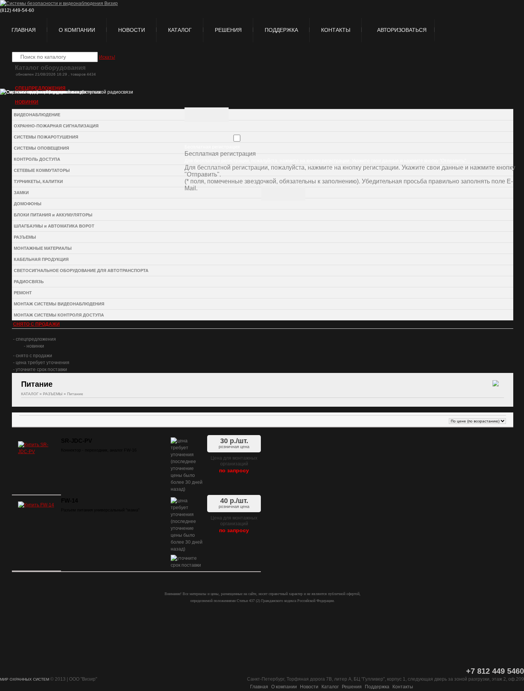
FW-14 (69, 501)
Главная (24, 30)
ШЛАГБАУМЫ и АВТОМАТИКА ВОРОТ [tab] (54, 226)
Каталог (180, 30)
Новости (131, 30)
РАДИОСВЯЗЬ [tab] (29, 281)
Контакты (335, 30)
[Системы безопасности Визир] (59, 3)
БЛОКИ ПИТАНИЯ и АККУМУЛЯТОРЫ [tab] (53, 215)
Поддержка (281, 30)
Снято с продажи (36, 324)
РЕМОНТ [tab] (23, 292)
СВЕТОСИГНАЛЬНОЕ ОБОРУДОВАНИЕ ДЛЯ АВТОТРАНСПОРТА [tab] (81, 270)
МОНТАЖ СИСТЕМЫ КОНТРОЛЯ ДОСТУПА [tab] (59, 315)
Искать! (107, 57)
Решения (228, 30)
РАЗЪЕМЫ (53, 394)
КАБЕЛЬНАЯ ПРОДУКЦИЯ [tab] (41, 259)
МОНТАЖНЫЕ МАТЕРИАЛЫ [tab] (43, 248)
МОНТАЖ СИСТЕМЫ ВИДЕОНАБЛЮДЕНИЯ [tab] (59, 304)
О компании (77, 30)
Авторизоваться (402, 30)
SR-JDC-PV (76, 441)
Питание (75, 394)
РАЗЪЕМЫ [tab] (25, 237)
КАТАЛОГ (29, 394)
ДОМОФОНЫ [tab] (27, 203)
